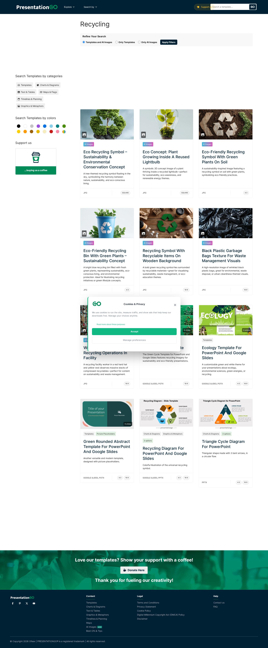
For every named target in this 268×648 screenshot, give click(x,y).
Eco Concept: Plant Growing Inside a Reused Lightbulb (166, 157)
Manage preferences (134, 340)
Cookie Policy (144, 610)
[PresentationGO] (37, 7)
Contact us (218, 602)
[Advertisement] (166, 74)
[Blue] (45, 126)
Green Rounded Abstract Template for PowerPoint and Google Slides (106, 446)
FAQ (215, 606)
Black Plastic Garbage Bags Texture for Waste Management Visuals (224, 255)
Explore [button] (68, 7)
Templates (207, 340)
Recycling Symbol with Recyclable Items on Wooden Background (164, 255)
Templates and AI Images (99, 42)
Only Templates (126, 42)
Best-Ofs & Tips (94, 631)
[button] (175, 305)
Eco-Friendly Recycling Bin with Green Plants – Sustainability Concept (105, 255)
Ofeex (32, 641)
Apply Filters (168, 42)
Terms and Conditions (148, 602)
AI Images (89, 144)
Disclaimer (142, 618)
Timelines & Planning (96, 618)
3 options (148, 440)
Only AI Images (149, 42)
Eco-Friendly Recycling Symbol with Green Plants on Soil (223, 157)
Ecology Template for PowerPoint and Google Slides (224, 352)
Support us (206, 7)
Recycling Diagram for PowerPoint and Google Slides (165, 453)
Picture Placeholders (106, 434)
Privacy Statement (146, 606)
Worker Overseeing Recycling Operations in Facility (105, 352)
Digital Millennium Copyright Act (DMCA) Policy (161, 614)
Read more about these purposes (111, 324)
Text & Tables (93, 610)
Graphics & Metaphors (172, 434)
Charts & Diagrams (152, 434)
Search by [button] (89, 7)
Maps (89, 622)
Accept (134, 331)
